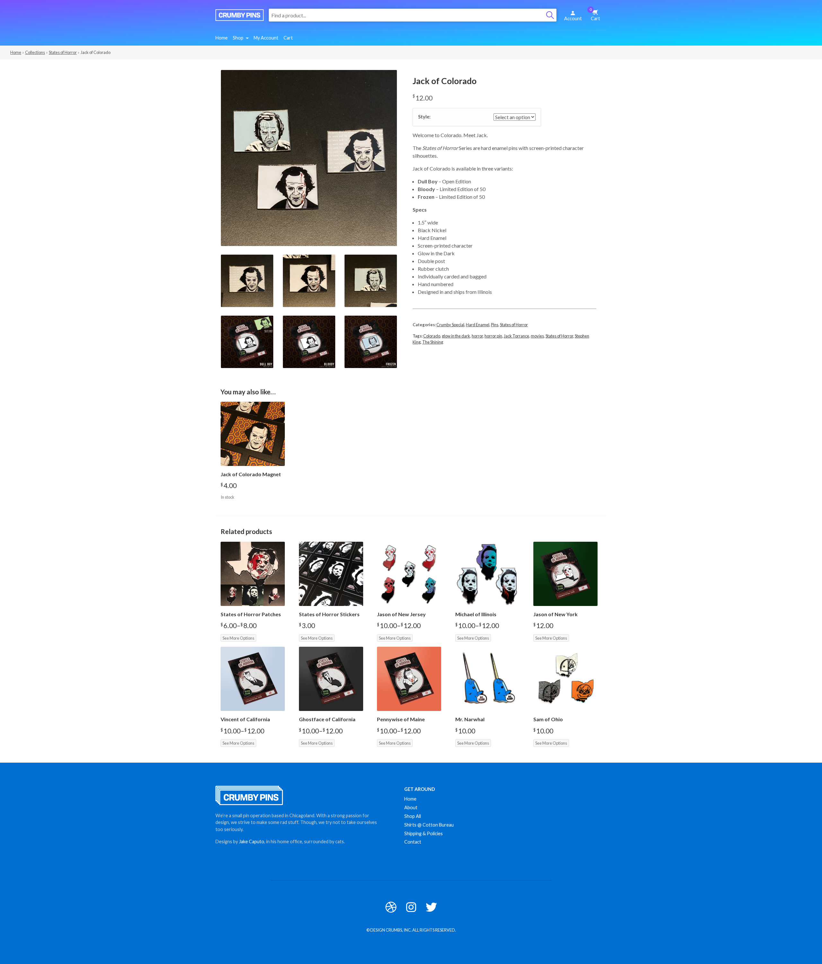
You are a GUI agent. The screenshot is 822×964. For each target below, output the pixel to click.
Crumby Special (450, 324)
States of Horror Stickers (329, 614)
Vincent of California (245, 719)
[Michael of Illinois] (487, 574)
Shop (238, 37)
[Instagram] (411, 907)
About (410, 807)
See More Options (238, 638)
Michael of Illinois (475, 614)
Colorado (431, 335)
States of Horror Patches (251, 614)
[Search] (550, 15)
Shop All (412, 816)
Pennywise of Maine (401, 719)
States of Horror (63, 52)
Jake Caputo (251, 841)
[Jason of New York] (565, 574)
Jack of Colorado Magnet (251, 474)
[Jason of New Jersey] (409, 574)
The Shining (432, 342)
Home (221, 37)
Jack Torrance (516, 335)
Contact (412, 842)
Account (573, 18)
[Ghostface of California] (331, 679)
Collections (35, 52)
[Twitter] (431, 907)
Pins (494, 324)
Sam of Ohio (548, 719)
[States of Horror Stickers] (331, 574)
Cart (595, 14)
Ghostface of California (327, 719)
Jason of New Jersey (401, 614)
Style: (424, 117)
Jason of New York (555, 614)
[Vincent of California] (253, 679)
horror (477, 335)
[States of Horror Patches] (253, 574)
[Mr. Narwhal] (487, 679)
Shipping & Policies (423, 833)
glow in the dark (456, 335)
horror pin (493, 335)
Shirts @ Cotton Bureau (429, 825)
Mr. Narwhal (470, 719)
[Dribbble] (391, 907)
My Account (266, 37)
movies (537, 335)
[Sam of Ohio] (565, 679)
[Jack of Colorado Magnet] (253, 434)
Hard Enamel (477, 324)
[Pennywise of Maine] (409, 679)
